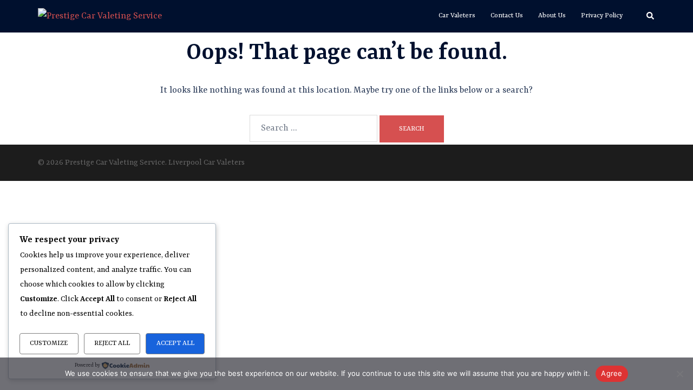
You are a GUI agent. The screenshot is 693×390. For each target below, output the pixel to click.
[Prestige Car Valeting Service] (100, 16)
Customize (49, 343)
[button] (650, 16)
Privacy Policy (602, 16)
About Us (552, 16)
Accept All (175, 343)
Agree (611, 373)
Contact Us (507, 16)
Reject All (112, 343)
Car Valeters (457, 16)
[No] (679, 373)
